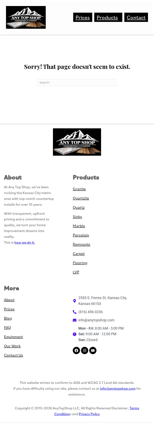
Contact (136, 17)
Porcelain (81, 235)
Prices (83, 17)
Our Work (12, 345)
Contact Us (13, 355)
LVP (76, 272)
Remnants (81, 244)
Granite (79, 188)
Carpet (79, 253)
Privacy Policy (89, 414)
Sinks (77, 216)
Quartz (79, 207)
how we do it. (24, 242)
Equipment (13, 336)
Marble (79, 225)
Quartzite (81, 198)
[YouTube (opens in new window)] (92, 350)
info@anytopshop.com (118, 388)
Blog (8, 318)
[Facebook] (76, 350)
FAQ (7, 327)
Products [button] (107, 17)
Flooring (80, 262)
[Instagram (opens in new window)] (84, 350)
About (9, 299)
